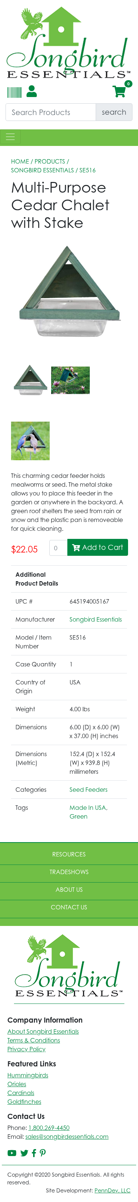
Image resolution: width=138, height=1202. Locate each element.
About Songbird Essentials (43, 1031)
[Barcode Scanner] (13, 95)
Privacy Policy (26, 1049)
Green (79, 816)
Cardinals (20, 1093)
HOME (20, 161)
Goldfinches (24, 1101)
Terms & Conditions (33, 1040)
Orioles (16, 1084)
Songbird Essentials (42, 170)
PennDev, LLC (113, 1190)
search (114, 112)
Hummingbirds (27, 1075)
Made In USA (88, 807)
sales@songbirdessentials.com (67, 1136)
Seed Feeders (88, 789)
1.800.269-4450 (49, 1127)
